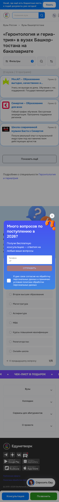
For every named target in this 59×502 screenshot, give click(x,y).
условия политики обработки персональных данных (28, 283)
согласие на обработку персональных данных (31, 278)
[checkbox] (29, 280)
